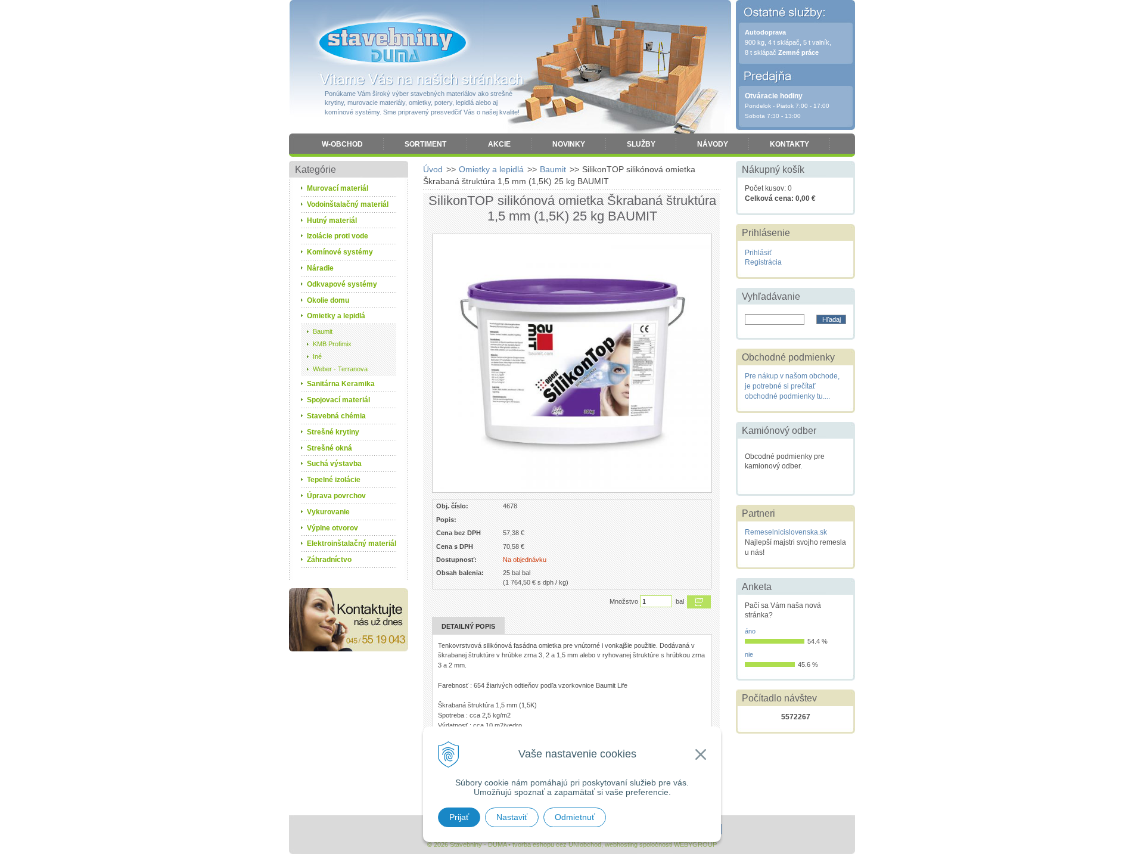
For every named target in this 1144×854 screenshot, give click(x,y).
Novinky (568, 144)
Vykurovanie (328, 512)
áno (750, 631)
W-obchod (342, 144)
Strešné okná (329, 448)
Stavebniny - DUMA (392, 43)
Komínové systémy (340, 252)
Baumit (553, 169)
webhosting (621, 844)
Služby (641, 144)
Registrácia (763, 262)
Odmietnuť (575, 817)
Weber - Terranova (340, 368)
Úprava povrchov (336, 496)
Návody (712, 144)
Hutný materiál (332, 220)
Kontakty (789, 144)
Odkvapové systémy (342, 284)
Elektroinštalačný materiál (351, 543)
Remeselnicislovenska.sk (786, 532)
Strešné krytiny (333, 432)
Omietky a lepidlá (491, 169)
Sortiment (425, 144)
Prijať (459, 817)
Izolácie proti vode (337, 236)
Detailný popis (468, 626)
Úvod (433, 169)
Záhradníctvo (329, 559)
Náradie (320, 268)
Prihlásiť (758, 253)
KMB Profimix (332, 343)
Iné (317, 356)
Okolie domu (328, 300)
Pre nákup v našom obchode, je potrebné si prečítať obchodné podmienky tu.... (792, 386)
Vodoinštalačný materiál (347, 204)
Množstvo (624, 601)
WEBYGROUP (695, 844)
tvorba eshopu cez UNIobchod (556, 844)
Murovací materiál (337, 188)
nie (749, 654)
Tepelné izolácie (333, 480)
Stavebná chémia (336, 416)
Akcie (499, 144)
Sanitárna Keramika (341, 384)
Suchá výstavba (334, 463)
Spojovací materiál (338, 400)
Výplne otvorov (332, 528)
